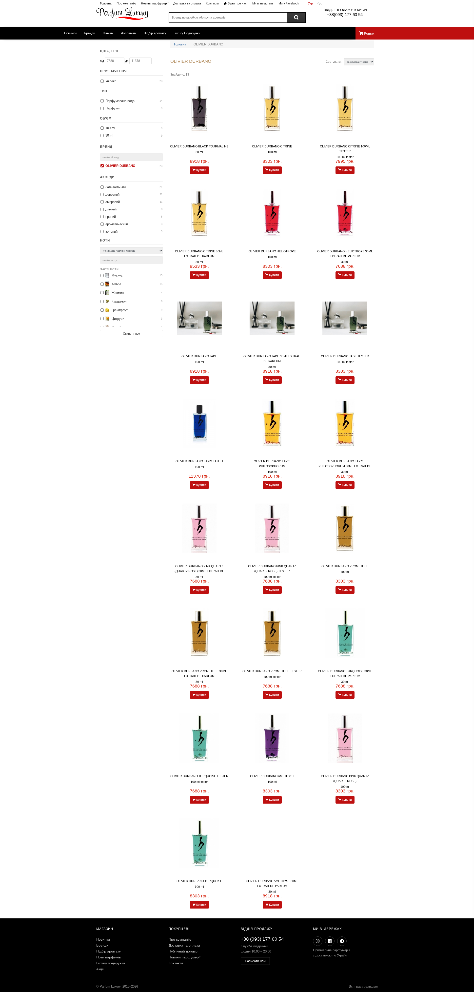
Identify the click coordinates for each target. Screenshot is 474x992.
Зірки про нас (237, 3)
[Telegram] (342, 941)
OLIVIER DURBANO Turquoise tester (199, 776)
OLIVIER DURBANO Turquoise (199, 881)
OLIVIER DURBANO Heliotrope (272, 251)
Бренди (89, 33)
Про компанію (126, 3)
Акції (100, 969)
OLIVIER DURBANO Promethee (344, 566)
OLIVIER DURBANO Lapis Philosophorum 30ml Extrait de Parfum (344, 466)
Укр (310, 3)
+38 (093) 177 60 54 (262, 939)
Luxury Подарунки (187, 33)
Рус (319, 3)
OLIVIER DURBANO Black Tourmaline (199, 146)
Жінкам (107, 33)
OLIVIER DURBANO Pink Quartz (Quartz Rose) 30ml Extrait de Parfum (199, 571)
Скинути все (131, 333)
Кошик (368, 33)
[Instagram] (317, 941)
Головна (106, 3)
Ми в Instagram (262, 3)
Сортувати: (334, 61)
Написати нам (255, 961)
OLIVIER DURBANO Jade (199, 356)
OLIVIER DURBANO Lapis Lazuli (199, 461)
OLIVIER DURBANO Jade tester (345, 356)
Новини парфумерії (154, 3)
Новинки (70, 33)
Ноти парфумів (108, 957)
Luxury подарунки (110, 963)
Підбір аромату (155, 33)
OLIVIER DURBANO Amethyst (272, 776)
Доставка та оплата (187, 3)
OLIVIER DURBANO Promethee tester (272, 671)
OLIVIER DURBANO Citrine (272, 146)
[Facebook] (330, 941)
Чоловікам (128, 33)
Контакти (212, 3)
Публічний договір (183, 951)
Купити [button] (201, 170)
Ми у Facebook (288, 3)
